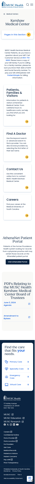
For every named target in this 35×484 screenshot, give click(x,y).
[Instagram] (11, 425)
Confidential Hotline (11, 435)
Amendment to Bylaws (17, 317)
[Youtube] (17, 424)
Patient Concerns (10, 456)
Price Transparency (11, 463)
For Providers (8, 444)
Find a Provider (10, 438)
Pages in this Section (17, 34)
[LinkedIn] (14, 425)
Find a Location (11, 441)
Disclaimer (7, 471)
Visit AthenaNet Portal (17, 262)
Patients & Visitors (11, 453)
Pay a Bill (8, 459)
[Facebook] (5, 425)
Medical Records (10, 450)
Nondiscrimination (9, 475)
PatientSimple (13, 75)
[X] (8, 424)
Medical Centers (12, 14)
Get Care (7, 447)
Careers (8, 432)
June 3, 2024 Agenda (17, 303)
